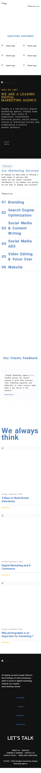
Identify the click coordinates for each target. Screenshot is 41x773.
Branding (16, 202)
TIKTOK (20, 706)
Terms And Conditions (27, 755)
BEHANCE (20, 715)
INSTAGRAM (20, 724)
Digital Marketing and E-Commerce (16, 567)
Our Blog (4, 494)
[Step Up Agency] (4, 6)
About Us (16, 750)
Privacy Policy (10, 755)
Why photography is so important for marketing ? (17, 634)
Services (25, 750)
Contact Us (30, 753)
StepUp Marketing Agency (26, 762)
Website (15, 267)
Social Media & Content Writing (20, 228)
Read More (7, 143)
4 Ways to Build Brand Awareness (15, 499)
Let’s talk (20, 738)
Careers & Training (14, 753)
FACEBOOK (20, 697)
